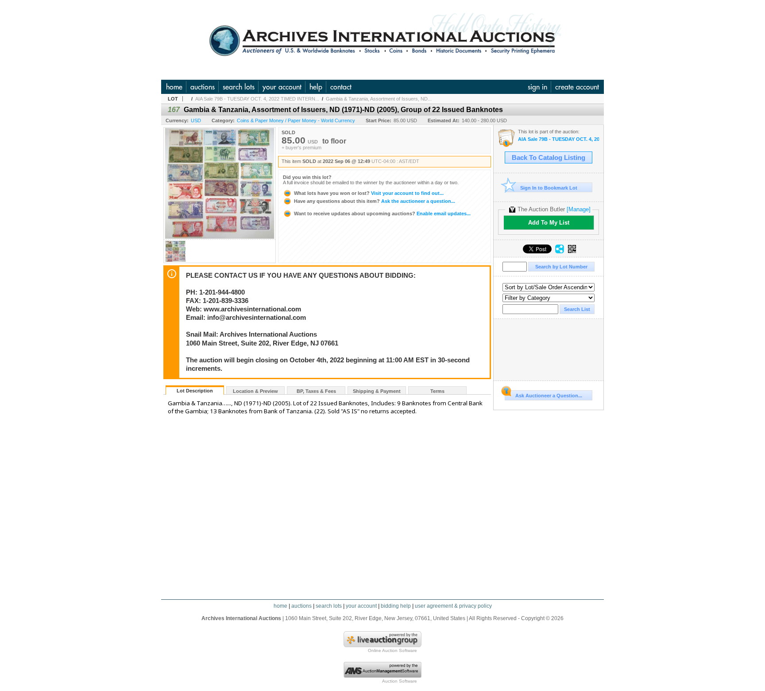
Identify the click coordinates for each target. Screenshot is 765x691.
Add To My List (548, 222)
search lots (239, 86)
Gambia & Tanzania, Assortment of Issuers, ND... (379, 98)
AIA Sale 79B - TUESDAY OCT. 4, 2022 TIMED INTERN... (257, 98)
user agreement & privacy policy (453, 606)
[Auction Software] (382, 676)
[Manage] (578, 209)
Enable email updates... (382, 213)
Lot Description (195, 390)
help (315, 86)
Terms (437, 391)
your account (282, 86)
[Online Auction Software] (382, 645)
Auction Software (399, 681)
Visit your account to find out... (369, 193)
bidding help (396, 606)
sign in (537, 86)
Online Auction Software (392, 650)
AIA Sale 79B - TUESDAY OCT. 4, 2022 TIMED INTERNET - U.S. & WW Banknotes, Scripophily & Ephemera (558, 139)
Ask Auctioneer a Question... (548, 395)
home (174, 86)
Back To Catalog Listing (548, 157)
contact (341, 86)
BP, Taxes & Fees (316, 391)
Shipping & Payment (377, 391)
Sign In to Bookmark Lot (548, 187)
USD (196, 120)
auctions (202, 86)
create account (577, 86)
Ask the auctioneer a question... (374, 201)
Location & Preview (255, 391)
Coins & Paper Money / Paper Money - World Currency (296, 120)
